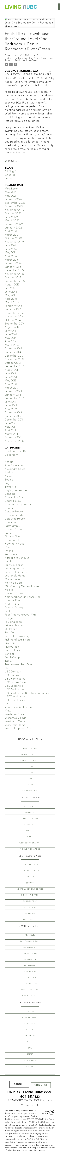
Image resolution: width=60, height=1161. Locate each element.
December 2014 (14, 313)
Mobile (9, 590)
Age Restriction (14, 465)
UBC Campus (13, 672)
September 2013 (15, 366)
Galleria (30, 812)
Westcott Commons (30, 843)
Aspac (36, 58)
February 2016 (13, 263)
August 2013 (12, 370)
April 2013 (11, 384)
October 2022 (13, 213)
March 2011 (11, 434)
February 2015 (13, 306)
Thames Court (30, 953)
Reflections (30, 907)
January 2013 (13, 395)
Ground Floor (47, 58)
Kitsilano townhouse (17, 558)
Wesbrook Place (14, 714)
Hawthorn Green (30, 871)
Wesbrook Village (15, 718)
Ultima (30, 1066)
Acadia (9, 462)
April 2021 (11, 231)
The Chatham (30, 971)
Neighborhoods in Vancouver (22, 597)
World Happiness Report (19, 728)
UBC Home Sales (15, 679)
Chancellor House (30, 760)
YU (30, 1072)
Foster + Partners (15, 529)
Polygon (9, 618)
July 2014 (10, 331)
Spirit (30, 1054)
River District (12, 643)
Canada (10, 494)
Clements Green (30, 865)
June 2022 (11, 217)
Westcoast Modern (16, 721)
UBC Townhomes (15, 696)
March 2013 (12, 388)
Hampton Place (14, 540)
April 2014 (11, 341)
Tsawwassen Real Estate (19, 664)
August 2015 (12, 285)
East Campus (13, 526)
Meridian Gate (14, 583)
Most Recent (12, 189)
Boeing (9, 480)
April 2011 (10, 430)
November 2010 (14, 441)
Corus (30, 772)
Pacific (29, 1030)
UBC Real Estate (14, 689)
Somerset (30, 913)
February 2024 (14, 199)
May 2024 (11, 196)
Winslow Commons (30, 849)
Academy (30, 1011)
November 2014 (14, 316)
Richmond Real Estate (15, 60)
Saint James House (30, 941)
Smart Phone (12, 650)
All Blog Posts (12, 171)
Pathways (30, 1036)
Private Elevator (14, 625)
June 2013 (11, 377)
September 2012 (15, 398)
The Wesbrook (30, 1060)
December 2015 (14, 270)
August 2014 (12, 327)
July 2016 (10, 245)
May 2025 (11, 192)
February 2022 (14, 224)
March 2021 (12, 235)
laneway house (14, 565)
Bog (7, 483)
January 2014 (13, 352)
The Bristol (30, 965)
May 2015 (10, 295)
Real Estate (11, 632)
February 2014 (13, 348)
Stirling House (30, 791)
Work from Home (15, 725)
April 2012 (11, 409)
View (8, 711)
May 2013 (10, 380)
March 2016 (12, 260)
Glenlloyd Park (30, 818)
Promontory (30, 901)
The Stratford (30, 983)
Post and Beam (14, 622)
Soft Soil (10, 654)
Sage (30, 1042)
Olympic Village (14, 607)
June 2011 (10, 423)
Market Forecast (14, 579)
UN (6, 703)
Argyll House (30, 748)
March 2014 (12, 345)
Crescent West (30, 1017)
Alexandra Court (15, 469)
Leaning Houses (14, 568)
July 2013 (10, 373)
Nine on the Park (30, 895)
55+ (7, 458)
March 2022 (12, 220)
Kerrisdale (11, 554)
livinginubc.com (37, 1092)
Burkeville (11, 487)
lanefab (9, 561)
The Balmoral (30, 959)
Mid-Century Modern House (22, 586)
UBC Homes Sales (15, 682)
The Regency (30, 977)
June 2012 (11, 405)
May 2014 (10, 338)
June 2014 (11, 334)
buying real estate (16, 490)
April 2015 (11, 299)
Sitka (30, 837)
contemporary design (18, 504)
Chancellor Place (15, 497)
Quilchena (11, 629)
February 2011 (13, 437)
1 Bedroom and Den (23, 58)
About (18, 1084)
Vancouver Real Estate (18, 707)
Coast (30, 766)
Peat (7, 611)
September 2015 (15, 281)
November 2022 (15, 210)
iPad (7, 547)
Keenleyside (30, 1023)
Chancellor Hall (30, 754)
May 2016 (10, 252)
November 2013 (14, 359)
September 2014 (15, 324)
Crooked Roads (14, 515)
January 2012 (13, 416)
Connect (41, 1085)
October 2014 (13, 320)
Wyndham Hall (30, 996)
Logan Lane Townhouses (30, 889)
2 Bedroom (11, 455)
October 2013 (13, 363)
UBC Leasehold (14, 686)
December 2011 (14, 420)
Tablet (9, 661)
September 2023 (15, 203)
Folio (30, 785)
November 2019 (14, 242)
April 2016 (11, 256)
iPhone (9, 551)
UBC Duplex (12, 675)
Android (10, 472)
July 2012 (10, 402)
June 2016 (11, 249)
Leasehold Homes (16, 576)
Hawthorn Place (14, 544)
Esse (30, 778)
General (10, 175)
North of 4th (12, 604)
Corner (9, 508)
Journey (30, 877)
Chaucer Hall (30, 806)
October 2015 (13, 277)
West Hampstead (30, 990)
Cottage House (14, 511)
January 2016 (13, 267)
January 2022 (13, 228)
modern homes (14, 593)
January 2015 (13, 309)
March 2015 (12, 302)
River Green (32, 60)
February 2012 (13, 412)
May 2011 (10, 427)
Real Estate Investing (17, 636)
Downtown (11, 522)
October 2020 (13, 238)
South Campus (13, 657)
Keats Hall (30, 825)
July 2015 (10, 288)
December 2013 (14, 356)
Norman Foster (13, 600)
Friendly (10, 533)
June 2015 (11, 292)
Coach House (13, 501)
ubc (7, 668)
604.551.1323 (30, 1096)
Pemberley (30, 935)
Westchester (30, 919)
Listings (9, 178)
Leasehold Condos (16, 572)
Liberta (30, 831)
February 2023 (14, 206)
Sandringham (30, 947)
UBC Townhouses (15, 700)
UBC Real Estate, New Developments (27, 693)
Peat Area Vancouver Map (21, 615)
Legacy (30, 883)
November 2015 (14, 274)
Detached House (15, 519)
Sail (30, 1048)
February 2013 (13, 391)
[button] (30, 749)
